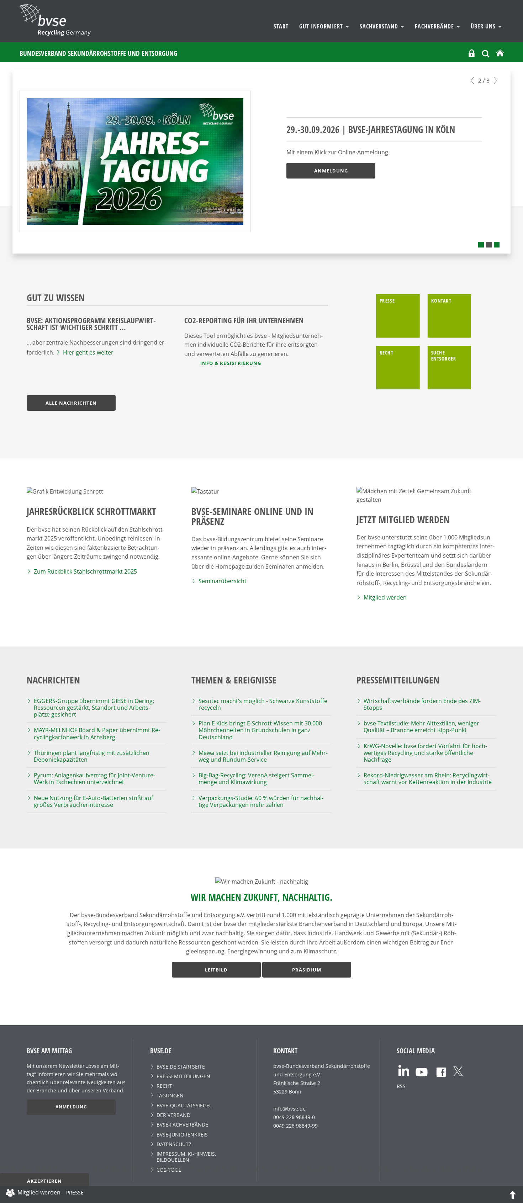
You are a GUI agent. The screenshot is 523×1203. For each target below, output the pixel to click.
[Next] (495, 80)
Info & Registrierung (230, 363)
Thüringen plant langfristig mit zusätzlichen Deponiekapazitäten (91, 756)
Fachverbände (435, 26)
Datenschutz (174, 1144)
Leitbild (216, 970)
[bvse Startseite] (500, 53)
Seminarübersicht (223, 581)
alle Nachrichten (71, 403)
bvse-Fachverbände (182, 1124)
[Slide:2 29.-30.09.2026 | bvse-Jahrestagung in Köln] (489, 244)
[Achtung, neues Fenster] (403, 1069)
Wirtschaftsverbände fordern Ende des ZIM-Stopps (422, 704)
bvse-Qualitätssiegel (184, 1105)
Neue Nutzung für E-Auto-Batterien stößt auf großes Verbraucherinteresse (93, 801)
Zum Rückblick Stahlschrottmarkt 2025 (85, 571)
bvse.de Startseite (181, 1066)
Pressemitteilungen (183, 1076)
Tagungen (170, 1095)
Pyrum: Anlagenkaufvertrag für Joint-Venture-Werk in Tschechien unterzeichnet (94, 778)
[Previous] (472, 80)
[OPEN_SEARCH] (486, 53)
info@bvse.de (289, 1108)
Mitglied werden (385, 597)
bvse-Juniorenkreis (182, 1134)
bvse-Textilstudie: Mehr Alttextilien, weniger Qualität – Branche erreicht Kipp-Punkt (421, 726)
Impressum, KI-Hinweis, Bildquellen (186, 1156)
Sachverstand (380, 26)
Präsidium (306, 970)
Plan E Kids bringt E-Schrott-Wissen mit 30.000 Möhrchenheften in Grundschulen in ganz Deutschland (260, 730)
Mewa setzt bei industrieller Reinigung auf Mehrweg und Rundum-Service (263, 756)
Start (281, 26)
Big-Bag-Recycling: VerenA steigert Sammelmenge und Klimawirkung (257, 778)
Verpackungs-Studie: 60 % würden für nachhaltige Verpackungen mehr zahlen (261, 801)
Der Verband (173, 1115)
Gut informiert (322, 26)
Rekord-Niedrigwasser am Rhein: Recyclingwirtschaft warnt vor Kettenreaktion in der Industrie (428, 778)
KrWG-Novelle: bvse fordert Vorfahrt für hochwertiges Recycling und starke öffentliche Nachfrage (425, 752)
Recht (164, 1085)
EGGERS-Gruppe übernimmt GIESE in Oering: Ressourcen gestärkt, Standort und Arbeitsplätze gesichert (94, 707)
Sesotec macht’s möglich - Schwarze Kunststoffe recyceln (263, 704)
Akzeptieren (44, 1181)
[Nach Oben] (512, 1194)
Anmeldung (331, 170)
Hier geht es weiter (88, 352)
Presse (75, 1194)
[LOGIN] (471, 53)
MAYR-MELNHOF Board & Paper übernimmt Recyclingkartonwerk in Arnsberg (97, 733)
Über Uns (484, 26)
